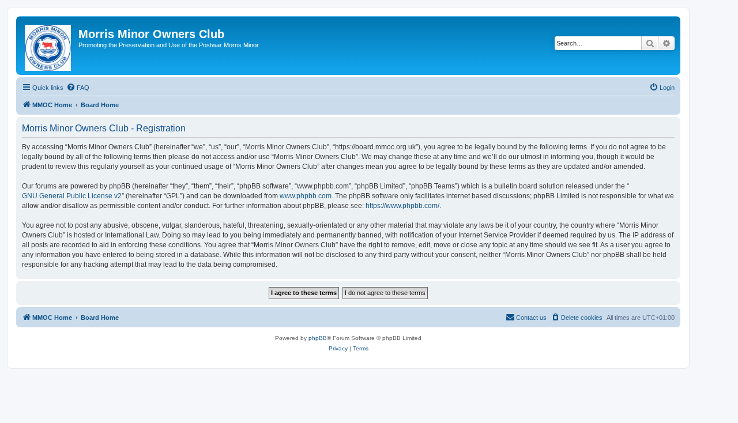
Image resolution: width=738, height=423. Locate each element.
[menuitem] (77, 88)
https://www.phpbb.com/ (402, 206)
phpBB (317, 338)
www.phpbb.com (306, 196)
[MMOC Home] (48, 45)
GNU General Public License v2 (72, 196)
